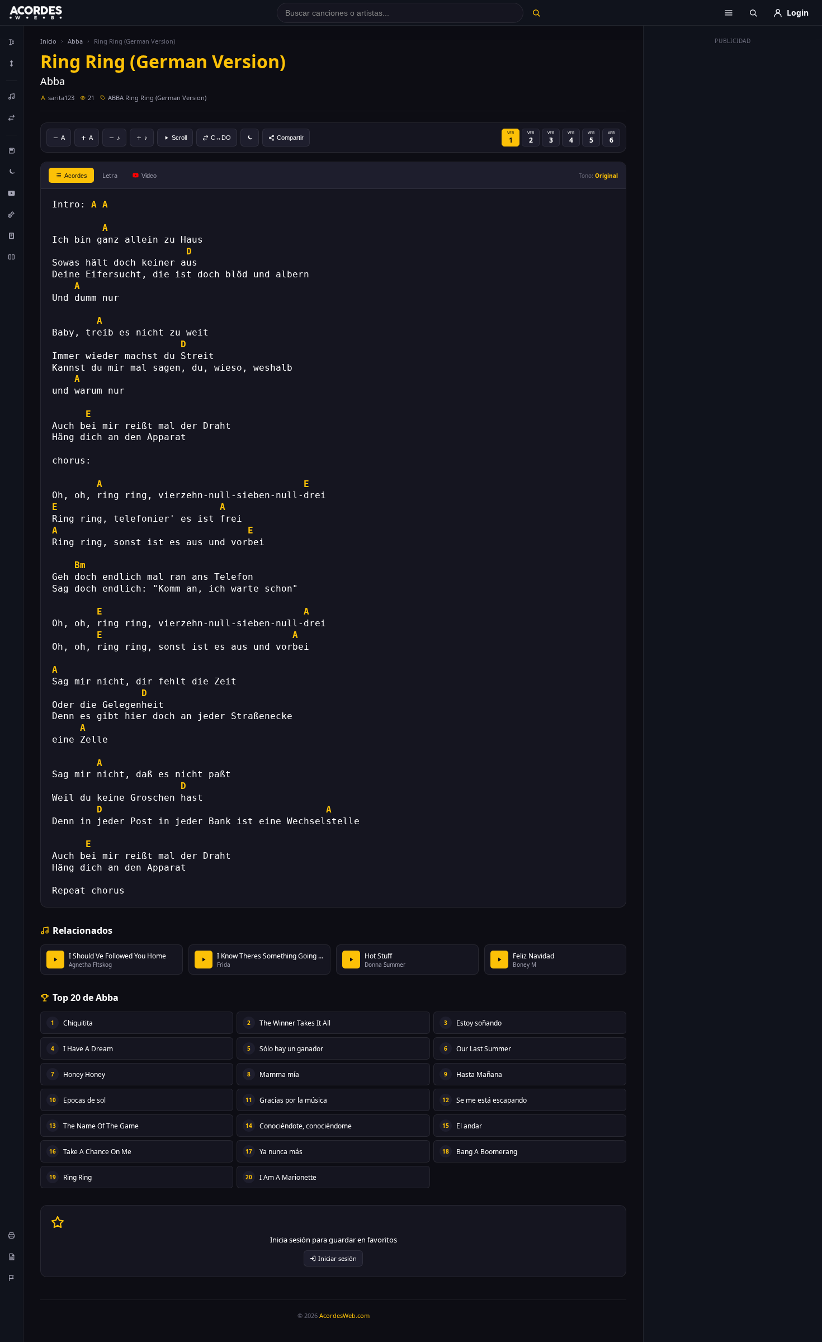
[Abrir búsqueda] (753, 12)
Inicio (48, 41)
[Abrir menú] (728, 12)
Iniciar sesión (337, 1258)
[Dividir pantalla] (11, 256)
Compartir (290, 137)
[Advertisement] (733, 217)
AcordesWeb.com (344, 1315)
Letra (109, 175)
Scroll (179, 137)
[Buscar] (536, 13)
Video (149, 175)
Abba (75, 41)
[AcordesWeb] (50, 12)
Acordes (75, 175)
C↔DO (221, 137)
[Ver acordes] (11, 235)
